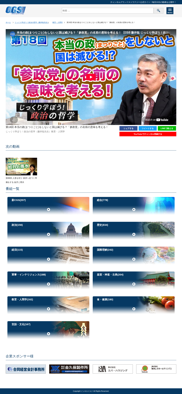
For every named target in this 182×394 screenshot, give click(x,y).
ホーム (8, 22)
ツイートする (148, 128)
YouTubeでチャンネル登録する (148, 134)
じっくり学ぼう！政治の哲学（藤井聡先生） (32, 22)
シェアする (129, 128)
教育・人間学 (57, 22)
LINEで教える (167, 128)
